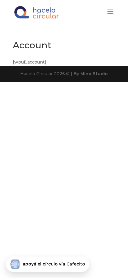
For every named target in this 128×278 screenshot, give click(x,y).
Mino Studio (94, 73)
